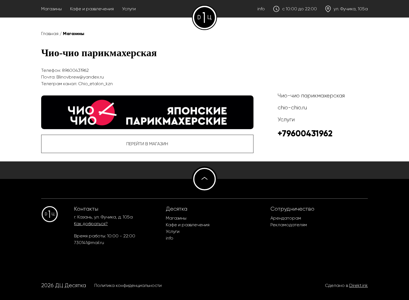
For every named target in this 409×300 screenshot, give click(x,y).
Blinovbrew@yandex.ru (80, 77)
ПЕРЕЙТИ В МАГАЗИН (147, 143)
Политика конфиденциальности (128, 285)
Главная (49, 33)
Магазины (51, 8)
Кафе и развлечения (92, 8)
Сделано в (346, 285)
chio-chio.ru (292, 107)
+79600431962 (305, 133)
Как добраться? (91, 223)
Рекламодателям (288, 224)
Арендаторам (285, 218)
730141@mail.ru (89, 242)
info (261, 8)
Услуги (129, 8)
